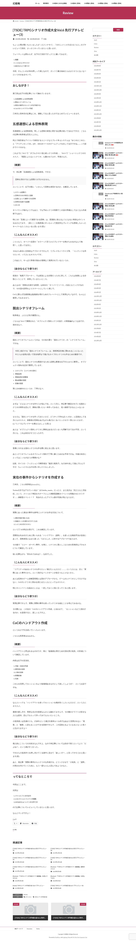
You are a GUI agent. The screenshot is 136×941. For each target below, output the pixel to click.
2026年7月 (97, 70)
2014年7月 (97, 122)
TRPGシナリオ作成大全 (41, 897)
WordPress (57, 937)
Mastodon (29, 929)
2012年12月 (98, 130)
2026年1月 (97, 82)
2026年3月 (97, 78)
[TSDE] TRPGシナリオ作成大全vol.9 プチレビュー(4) (67, 885)
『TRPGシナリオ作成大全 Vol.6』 (67, 45)
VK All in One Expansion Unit (79, 937)
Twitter (38, 929)
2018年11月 (98, 106)
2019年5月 (97, 98)
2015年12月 (98, 114)
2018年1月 (97, 110)
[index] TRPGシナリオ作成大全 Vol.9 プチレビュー (28, 885)
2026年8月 (97, 66)
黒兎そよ (30, 135)
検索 (118, 30)
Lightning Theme (67, 937)
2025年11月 (98, 86)
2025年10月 (98, 90)
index (95, 44)
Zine (95, 51)
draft (95, 40)
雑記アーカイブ (19, 929)
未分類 (96, 55)
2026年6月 (97, 74)
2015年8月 (97, 118)
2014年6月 (97, 126)
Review (26, 894)
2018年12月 (98, 102)
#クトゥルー (28, 897)
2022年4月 (97, 94)
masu (34, 484)
